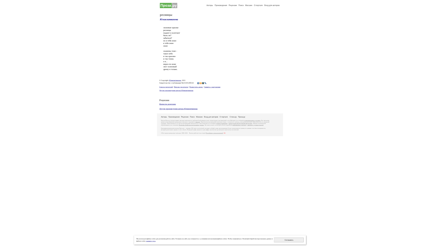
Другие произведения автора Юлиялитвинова (176, 90)
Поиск (241, 5)
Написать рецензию (167, 104)
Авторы (209, 5)
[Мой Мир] (203, 83)
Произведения (221, 5)
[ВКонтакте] (198, 83)
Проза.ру (241, 117)
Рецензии (233, 5)
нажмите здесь (151, 241)
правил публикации (221, 123)
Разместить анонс (196, 87)
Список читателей (166, 87)
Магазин (248, 5)
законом (197, 122)
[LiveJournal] (205, 83)
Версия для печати (181, 87)
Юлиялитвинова (169, 19)
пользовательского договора (252, 120)
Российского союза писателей (214, 133)
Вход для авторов (272, 5)
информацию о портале (239, 125)
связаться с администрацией (255, 125)
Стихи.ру (233, 117)
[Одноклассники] (200, 83)
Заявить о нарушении (212, 87)
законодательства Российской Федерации (240, 123)
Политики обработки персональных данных (191, 125)
